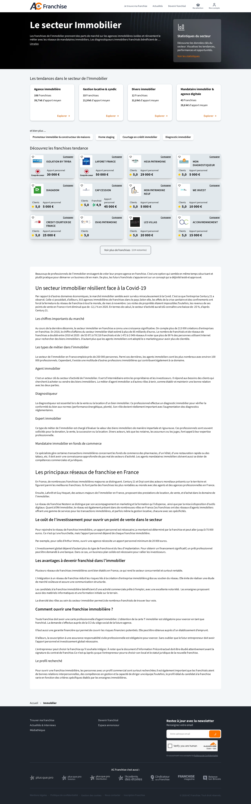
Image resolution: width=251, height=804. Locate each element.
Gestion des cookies (91, 795)
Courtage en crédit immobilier (140, 137)
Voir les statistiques (188, 56)
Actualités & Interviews (43, 725)
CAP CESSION (103, 190)
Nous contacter (112, 795)
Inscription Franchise (134, 795)
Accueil (34, 703)
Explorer (62, 116)
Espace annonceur (108, 725)
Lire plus (34, 44)
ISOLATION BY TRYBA (58, 161)
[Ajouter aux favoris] (33, 156)
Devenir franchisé (108, 720)
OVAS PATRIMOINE (106, 222)
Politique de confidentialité (64, 795)
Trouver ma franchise (42, 720)
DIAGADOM (52, 190)
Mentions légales (38, 795)
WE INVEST (199, 190)
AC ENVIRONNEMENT (205, 222)
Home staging (106, 137)
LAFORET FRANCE (105, 161)
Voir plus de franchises (125, 250)
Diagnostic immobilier (178, 137)
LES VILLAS (150, 222)
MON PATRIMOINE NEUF (154, 192)
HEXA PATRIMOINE (155, 161)
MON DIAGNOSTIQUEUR (204, 163)
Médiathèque (37, 730)
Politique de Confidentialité (206, 755)
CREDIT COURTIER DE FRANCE (58, 224)
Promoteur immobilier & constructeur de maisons (61, 137)
